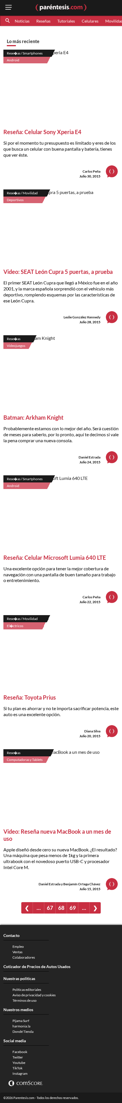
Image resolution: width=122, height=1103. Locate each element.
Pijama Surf (20, 1021)
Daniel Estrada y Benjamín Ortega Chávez (69, 884)
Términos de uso (24, 1000)
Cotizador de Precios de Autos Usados (36, 966)
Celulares (90, 21)
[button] (8, 20)
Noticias (22, 21)
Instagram (20, 1073)
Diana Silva (92, 731)
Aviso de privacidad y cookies (34, 995)
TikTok (17, 1068)
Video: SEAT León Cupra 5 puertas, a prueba (58, 271)
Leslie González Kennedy (82, 317)
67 (50, 907)
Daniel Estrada (89, 457)
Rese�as (13, 339)
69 (73, 907)
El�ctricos (15, 626)
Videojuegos (16, 346)
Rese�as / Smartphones (25, 53)
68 (61, 907)
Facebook (19, 1052)
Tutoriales (66, 21)
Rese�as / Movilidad (22, 193)
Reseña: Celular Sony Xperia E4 (42, 131)
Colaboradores (23, 957)
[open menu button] (8, 7)
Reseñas (43, 21)
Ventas (17, 952)
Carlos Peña (91, 171)
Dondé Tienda (22, 1031)
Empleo (18, 946)
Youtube (18, 1062)
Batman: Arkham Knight (33, 417)
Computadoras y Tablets (25, 759)
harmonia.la (21, 1026)
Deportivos (15, 200)
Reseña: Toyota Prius (29, 697)
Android (13, 60)
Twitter (17, 1057)
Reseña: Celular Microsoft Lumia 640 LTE (54, 557)
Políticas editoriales (26, 989)
